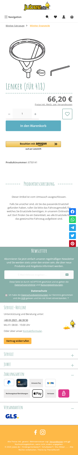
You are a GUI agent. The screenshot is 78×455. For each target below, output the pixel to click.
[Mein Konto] (64, 17)
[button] (33, 145)
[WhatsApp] (72, 219)
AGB (23, 298)
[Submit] (67, 274)
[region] (39, 58)
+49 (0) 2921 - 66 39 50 (16, 320)
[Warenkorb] (72, 17)
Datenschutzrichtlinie (25, 285)
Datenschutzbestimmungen (34, 294)
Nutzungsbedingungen (52, 285)
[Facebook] (72, 211)
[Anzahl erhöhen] (35, 114)
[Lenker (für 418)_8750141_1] (39, 58)
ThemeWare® (53, 450)
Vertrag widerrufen (17, 341)
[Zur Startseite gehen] (39, 7)
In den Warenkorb (33, 126)
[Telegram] (72, 227)
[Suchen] (47, 17)
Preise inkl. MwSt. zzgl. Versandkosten (53, 104)
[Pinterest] (72, 243)
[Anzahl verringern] (9, 114)
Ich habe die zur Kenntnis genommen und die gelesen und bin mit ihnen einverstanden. (41, 296)
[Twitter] (72, 235)
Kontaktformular (32, 331)
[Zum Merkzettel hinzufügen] (67, 114)
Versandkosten (56, 441)
